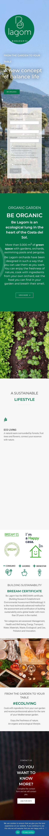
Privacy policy (28, 832)
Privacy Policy (26, 164)
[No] (46, 828)
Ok (18, 832)
